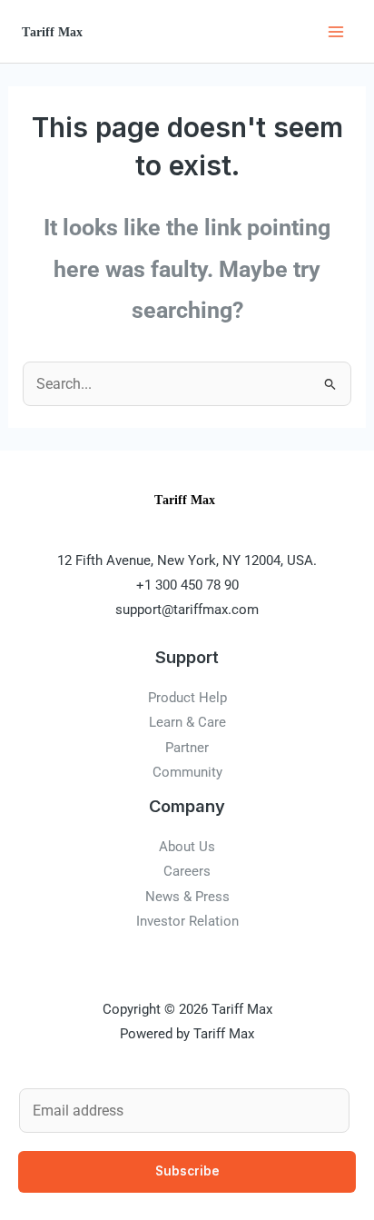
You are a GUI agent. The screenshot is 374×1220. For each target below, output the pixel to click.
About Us (187, 846)
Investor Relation (187, 921)
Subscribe (187, 1171)
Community (187, 772)
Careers (187, 871)
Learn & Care (187, 722)
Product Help (187, 697)
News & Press (187, 896)
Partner (187, 747)
